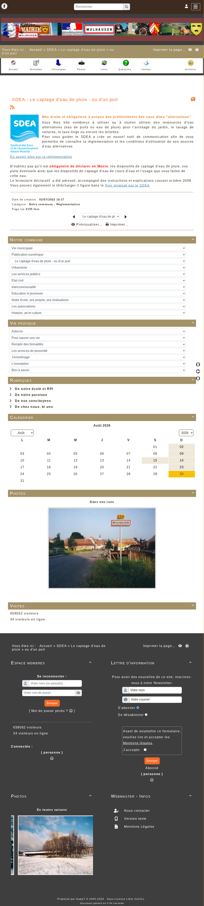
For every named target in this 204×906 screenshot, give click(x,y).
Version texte (135, 818)
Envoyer (52, 703)
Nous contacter (136, 810)
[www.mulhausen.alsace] (102, 29)
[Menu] (195, 6)
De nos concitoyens (32, 400)
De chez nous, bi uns (33, 406)
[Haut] (198, 364)
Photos (102, 493)
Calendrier (102, 417)
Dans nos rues (102, 502)
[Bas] (198, 378)
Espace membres (51, 662)
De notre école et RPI (33, 389)
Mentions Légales (138, 826)
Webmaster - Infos (151, 796)
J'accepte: (133, 750)
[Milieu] (198, 371)
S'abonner (126, 708)
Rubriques (102, 380)
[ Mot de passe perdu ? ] (52, 711)
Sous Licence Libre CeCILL (126, 899)
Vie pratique (102, 323)
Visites (102, 605)
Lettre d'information (151, 662)
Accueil (35, 49)
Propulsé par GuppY (71, 899)
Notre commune (102, 239)
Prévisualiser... (89, 224)
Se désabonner (131, 715)
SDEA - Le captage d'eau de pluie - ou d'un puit (65, 99)
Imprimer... (118, 224)
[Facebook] (4, 6)
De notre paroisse (30, 395)
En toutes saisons (52, 809)
